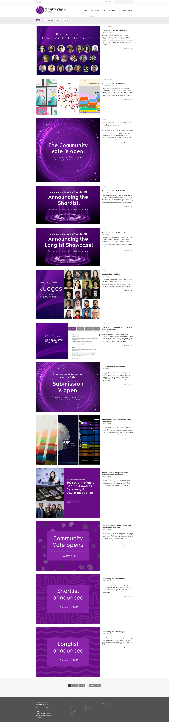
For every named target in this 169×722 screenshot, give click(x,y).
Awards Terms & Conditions (43, 713)
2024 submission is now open (113, 367)
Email (86, 702)
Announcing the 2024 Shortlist (114, 190)
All (38, 20)
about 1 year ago (106, 32)
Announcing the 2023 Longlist (113, 632)
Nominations (122, 10)
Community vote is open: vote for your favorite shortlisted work (116, 124)
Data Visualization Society (53, 708)
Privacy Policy (39, 717)
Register (106, 2)
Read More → (128, 48)
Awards (97, 10)
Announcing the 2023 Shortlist (114, 579)
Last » (98, 685)
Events (58, 20)
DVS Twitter (88, 707)
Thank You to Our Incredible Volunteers (117, 30)
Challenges (51, 20)
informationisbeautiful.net (108, 702)
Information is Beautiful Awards (51, 10)
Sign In (111, 2)
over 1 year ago (106, 127)
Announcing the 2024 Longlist (113, 232)
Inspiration (65, 20)
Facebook (40, 2)
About (85, 10)
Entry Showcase (112, 10)
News (91, 10)
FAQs (103, 10)
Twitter (37, 2)
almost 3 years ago (107, 423)
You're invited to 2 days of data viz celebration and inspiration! (115, 474)
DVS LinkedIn (89, 709)
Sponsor (130, 10)
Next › (92, 685)
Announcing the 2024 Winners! (114, 83)
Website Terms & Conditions (43, 715)
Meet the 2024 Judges (111, 274)
